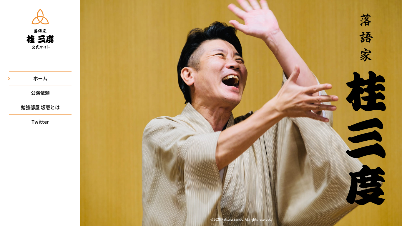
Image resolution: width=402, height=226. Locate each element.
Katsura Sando (232, 219)
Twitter (40, 121)
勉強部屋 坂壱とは (40, 107)
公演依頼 (40, 93)
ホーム (40, 78)
